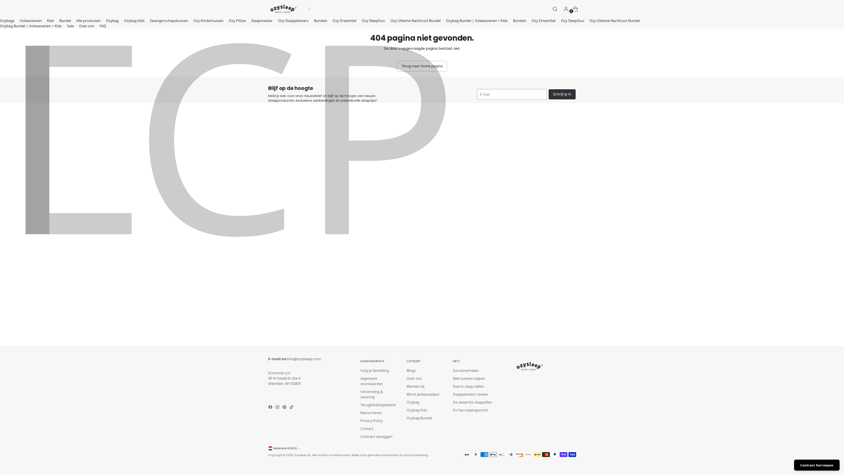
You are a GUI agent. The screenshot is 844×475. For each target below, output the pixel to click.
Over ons (86, 26)
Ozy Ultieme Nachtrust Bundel (415, 20)
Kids (50, 20)
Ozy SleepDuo (373, 20)
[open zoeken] (555, 9)
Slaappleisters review (470, 394)
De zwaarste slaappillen (472, 402)
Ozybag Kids (134, 20)
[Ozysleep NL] (283, 9)
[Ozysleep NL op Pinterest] (284, 408)
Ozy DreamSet (345, 20)
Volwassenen (31, 20)
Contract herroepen (816, 465)
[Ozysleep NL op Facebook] (270, 408)
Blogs (411, 370)
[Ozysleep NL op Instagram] (277, 408)
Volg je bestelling (374, 370)
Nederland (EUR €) (285, 448)
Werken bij (415, 386)
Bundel (65, 20)
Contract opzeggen (376, 436)
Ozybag (112, 20)
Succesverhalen (466, 370)
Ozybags (7, 20)
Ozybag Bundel (419, 418)
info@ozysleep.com (304, 359)
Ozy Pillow (237, 20)
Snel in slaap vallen (468, 386)
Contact (366, 428)
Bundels (320, 20)
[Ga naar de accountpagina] (564, 9)
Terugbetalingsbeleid (378, 404)
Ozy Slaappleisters (293, 20)
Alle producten (88, 20)
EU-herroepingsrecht (470, 410)
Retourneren (371, 412)
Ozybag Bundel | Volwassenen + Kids (477, 20)
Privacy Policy (371, 420)
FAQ (103, 26)
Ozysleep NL (302, 455)
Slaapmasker (262, 20)
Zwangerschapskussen (169, 20)
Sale (70, 26)
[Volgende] (309, 9)
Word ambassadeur (423, 394)
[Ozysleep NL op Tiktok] (292, 408)
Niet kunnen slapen (469, 378)
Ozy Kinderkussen (208, 20)
